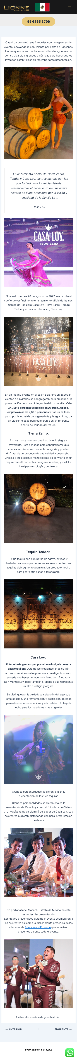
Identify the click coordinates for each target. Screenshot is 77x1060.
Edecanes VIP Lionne (38, 927)
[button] (38, 21)
